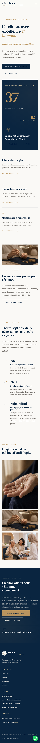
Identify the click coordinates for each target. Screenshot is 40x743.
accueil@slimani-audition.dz (11, 700)
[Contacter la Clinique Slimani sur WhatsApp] (35, 738)
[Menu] (36, 4)
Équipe (4, 677)
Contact (4, 685)
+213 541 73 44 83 (8, 696)
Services (5, 674)
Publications (6, 681)
